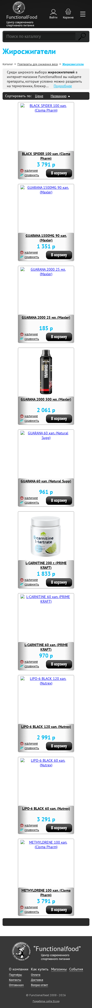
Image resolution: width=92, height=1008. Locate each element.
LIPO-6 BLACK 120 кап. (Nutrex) (46, 726)
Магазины (59, 969)
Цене (39, 96)
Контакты (15, 980)
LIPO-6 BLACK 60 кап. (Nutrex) (46, 808)
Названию (58, 96)
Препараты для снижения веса (37, 64)
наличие (31, 170)
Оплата (35, 975)
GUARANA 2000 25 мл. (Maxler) (46, 317)
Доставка (37, 980)
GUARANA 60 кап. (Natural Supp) (46, 481)
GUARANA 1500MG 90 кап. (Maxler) (46, 237)
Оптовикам (16, 985)
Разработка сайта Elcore (46, 1001)
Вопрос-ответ (39, 985)
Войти (53, 17)
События (76, 969)
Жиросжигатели (73, 64)
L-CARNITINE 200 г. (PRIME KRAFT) (46, 565)
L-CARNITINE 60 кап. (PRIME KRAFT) (46, 647)
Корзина (68, 17)
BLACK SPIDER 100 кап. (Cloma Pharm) (46, 156)
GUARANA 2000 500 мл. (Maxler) (46, 399)
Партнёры (15, 975)
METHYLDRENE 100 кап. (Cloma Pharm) (46, 892)
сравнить (32, 175)
